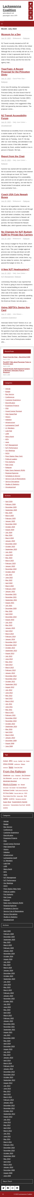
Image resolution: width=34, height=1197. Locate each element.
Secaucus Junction (21, 799)
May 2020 (8, 611)
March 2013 (9, 667)
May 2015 (8, 625)
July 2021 (8, 606)
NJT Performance (11, 448)
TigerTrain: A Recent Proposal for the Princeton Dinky (15, 72)
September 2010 (11, 726)
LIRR (7, 434)
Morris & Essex (10, 784)
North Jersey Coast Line (21, 790)
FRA (6, 408)
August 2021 (9, 603)
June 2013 (9, 659)
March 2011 (9, 712)
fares (11, 767)
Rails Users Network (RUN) (15, 470)
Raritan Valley (20, 796)
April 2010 (8, 732)
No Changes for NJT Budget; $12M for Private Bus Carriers (17, 233)
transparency (6, 805)
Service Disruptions (12, 482)
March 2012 (9, 701)
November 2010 (11, 721)
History (7, 417)
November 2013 (11, 645)
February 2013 (10, 670)
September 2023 (11, 549)
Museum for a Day (11, 34)
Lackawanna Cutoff (12, 425)
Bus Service (9, 394)
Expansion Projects (12, 405)
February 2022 (10, 589)
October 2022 (10, 572)
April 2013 (8, 665)
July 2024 (8, 532)
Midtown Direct (25, 778)
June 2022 (9, 577)
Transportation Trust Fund (18, 805)
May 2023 (8, 558)
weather (5, 807)
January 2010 (10, 738)
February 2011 (10, 715)
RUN (25, 796)
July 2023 (8, 552)
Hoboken (8, 420)
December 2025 (11, 507)
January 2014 (10, 639)
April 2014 (8, 631)
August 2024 (9, 530)
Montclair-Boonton (10, 781)
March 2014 (9, 634)
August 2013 (9, 653)
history (12, 775)
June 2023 (9, 555)
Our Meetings (10, 450)
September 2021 (11, 600)
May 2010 (8, 729)
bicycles (15, 761)
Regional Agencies (11, 473)
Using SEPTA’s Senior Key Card (15, 308)
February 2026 (10, 504)
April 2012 (8, 698)
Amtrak (7, 389)
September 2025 (11, 510)
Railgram (26, 38)
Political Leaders (11, 459)
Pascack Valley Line (18, 793)
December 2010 (11, 718)
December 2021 (11, 594)
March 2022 (9, 586)
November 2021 (11, 597)
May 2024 (8, 535)
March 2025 (9, 516)
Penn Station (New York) (14, 456)
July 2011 (8, 704)
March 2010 (9, 735)
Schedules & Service (12, 476)
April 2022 (8, 583)
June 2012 (9, 693)
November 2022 (11, 569)
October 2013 (10, 648)
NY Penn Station (8, 793)
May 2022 (8, 580)
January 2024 (10, 541)
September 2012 (11, 684)
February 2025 (10, 518)
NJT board (5, 787)
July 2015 (8, 622)
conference (17, 764)
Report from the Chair (13, 156)
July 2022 (8, 575)
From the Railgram (14, 771)
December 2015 (11, 617)
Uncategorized (6, 126)
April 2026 (8, 501)
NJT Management (7, 277)
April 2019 (8, 614)
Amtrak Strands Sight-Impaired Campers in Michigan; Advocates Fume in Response (16, 370)
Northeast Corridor (9, 790)
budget (20, 761)
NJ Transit (12, 787)
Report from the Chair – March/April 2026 (16, 357)
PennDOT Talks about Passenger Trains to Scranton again (17, 363)
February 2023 (10, 563)
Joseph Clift (15, 778)
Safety (5, 799)
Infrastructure (10, 422)
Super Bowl (7, 802)
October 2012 (10, 681)
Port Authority (10, 462)
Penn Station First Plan (9, 796)
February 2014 (10, 636)
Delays (23, 764)
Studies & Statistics (12, 484)
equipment (5, 767)
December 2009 (11, 741)
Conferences (9, 397)
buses (28, 761)
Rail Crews (9, 465)
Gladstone (6, 775)
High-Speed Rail (11, 414)
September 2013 (11, 651)
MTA (7, 439)
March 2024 (9, 538)
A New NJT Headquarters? (15, 269)
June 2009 (9, 746)
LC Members (9, 428)
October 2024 (10, 527)
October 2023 (10, 546)
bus (24, 761)
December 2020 (11, 608)
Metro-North (9, 437)
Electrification (10, 403)
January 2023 (10, 566)
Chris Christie (8, 764)
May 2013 (8, 662)
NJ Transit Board (21, 787)
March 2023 (9, 561)
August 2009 (9, 743)
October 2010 (10, 724)
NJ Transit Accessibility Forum (14, 117)
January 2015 (10, 628)
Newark (23, 784)
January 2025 (10, 521)
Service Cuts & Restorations (15, 479)
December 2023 (11, 544)
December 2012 (11, 676)
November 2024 (11, 524)
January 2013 (10, 673)
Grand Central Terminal (13, 411)
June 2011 (9, 707)
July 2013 (8, 656)
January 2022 (10, 591)
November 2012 (11, 679)
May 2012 (8, 696)
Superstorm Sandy (19, 802)
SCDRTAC (12, 799)
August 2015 (9, 620)
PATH (7, 453)
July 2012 (8, 690)
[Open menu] (2, 23)
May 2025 (8, 513)
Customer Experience (9, 318)
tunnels (28, 805)
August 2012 (9, 687)
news (7, 442)
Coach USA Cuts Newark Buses (14, 196)
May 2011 (8, 710)
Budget (7, 392)
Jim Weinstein (7, 778)
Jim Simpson (26, 775)
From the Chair (18, 767)
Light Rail (8, 431)
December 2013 (11, 642)
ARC (11, 761)
